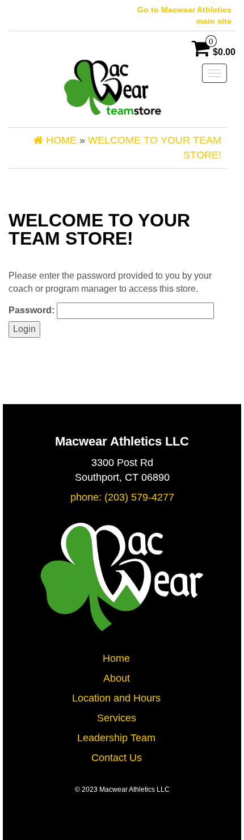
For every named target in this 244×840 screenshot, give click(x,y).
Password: (33, 310)
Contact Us (116, 757)
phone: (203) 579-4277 (122, 497)
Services (116, 718)
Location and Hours (116, 698)
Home (116, 658)
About (116, 678)
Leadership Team (116, 738)
